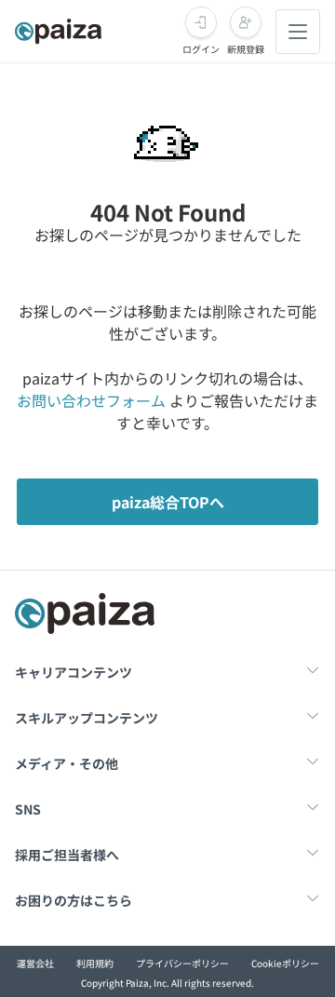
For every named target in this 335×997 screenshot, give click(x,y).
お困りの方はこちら (73, 900)
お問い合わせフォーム (91, 400)
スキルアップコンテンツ (86, 717)
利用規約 (95, 963)
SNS (28, 809)
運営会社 (35, 963)
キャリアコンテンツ (73, 672)
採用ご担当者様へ (67, 854)
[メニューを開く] (297, 31)
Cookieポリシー (285, 963)
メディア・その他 (66, 763)
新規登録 (245, 49)
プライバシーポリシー (182, 963)
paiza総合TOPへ (168, 502)
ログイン (201, 49)
